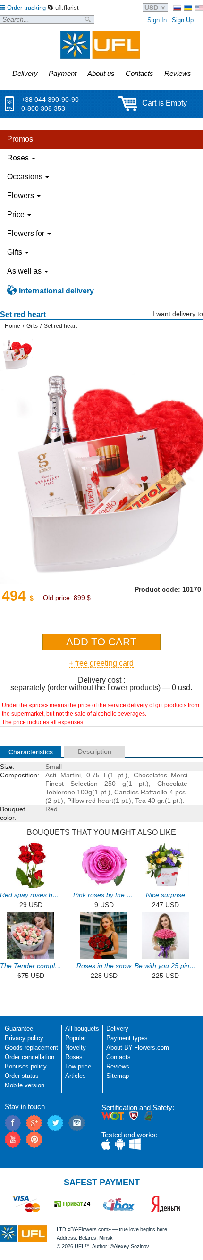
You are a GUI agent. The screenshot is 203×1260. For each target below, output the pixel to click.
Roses (74, 1056)
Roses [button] (19, 158)
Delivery (117, 1028)
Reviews (117, 1066)
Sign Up (183, 20)
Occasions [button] (25, 177)
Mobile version (24, 1085)
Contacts (118, 1056)
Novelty (75, 1047)
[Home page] (100, 45)
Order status (22, 1075)
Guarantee (19, 1028)
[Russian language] (177, 8)
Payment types (127, 1038)
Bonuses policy (26, 1066)
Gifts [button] (15, 252)
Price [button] (16, 214)
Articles (75, 1075)
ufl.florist (67, 7)
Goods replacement (31, 1047)
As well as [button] (25, 271)
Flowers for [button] (26, 233)
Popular (75, 1038)
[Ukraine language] (188, 8)
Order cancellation (29, 1056)
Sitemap (117, 1075)
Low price (78, 1066)
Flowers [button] (21, 196)
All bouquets (82, 1028)
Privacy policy (24, 1038)
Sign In (157, 20)
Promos (20, 139)
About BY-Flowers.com (137, 1047)
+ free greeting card (101, 663)
